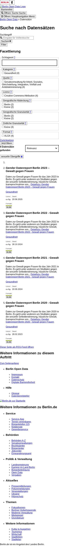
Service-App (17, 419)
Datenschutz (17, 379)
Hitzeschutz (17, 496)
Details (30, 185)
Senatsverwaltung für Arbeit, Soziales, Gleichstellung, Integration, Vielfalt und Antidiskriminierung (22, 84)
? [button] (14, 57)
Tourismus (16, 531)
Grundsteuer (17, 518)
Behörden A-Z (18, 440)
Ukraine (15, 494)
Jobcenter (16, 451)
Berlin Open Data (9, 19)
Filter (3, 44)
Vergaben (16, 475)
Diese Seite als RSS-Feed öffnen (17, 347)
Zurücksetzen (7, 140)
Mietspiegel (17, 515)
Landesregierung (20, 464)
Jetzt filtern (6, 143)
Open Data (16, 472)
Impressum (17, 374)
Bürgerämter (17, 448)
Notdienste (16, 427)
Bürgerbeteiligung (20, 470)
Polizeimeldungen (20, 488)
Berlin (7, 104)
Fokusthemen (18, 507)
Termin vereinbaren (21, 421)
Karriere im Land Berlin (23, 467)
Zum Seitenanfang (9, 363)
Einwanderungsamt (21, 453)
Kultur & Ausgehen (21, 529)
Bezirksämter (18, 445)
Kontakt (15, 377)
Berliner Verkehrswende (23, 510)
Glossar (15, 393)
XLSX (7, 136)
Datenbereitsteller (20, 396)
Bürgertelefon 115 (20, 424)
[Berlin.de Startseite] (12, 401)
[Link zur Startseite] (13, 6)
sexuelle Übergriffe (11, 156)
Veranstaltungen (19, 491)
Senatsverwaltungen (21, 443)
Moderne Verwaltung (22, 512)
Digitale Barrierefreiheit (23, 382)
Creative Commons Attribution (19, 95)
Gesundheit (10, 73)
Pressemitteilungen (21, 486)
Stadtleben (16, 537)
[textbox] (29, 63)
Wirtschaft (16, 534)
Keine (7, 107)
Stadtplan (16, 539)
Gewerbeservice (19, 429)
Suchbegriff (6, 35)
